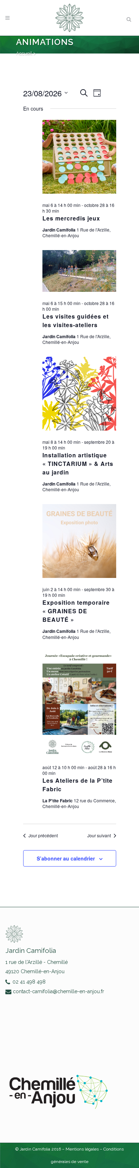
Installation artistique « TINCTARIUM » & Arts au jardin (77, 463)
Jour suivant (99, 835)
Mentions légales (83, 1149)
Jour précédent (43, 835)
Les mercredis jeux (71, 218)
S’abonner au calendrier (66, 858)
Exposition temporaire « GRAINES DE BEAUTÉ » (76, 611)
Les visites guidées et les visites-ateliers (75, 320)
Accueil (24, 53)
